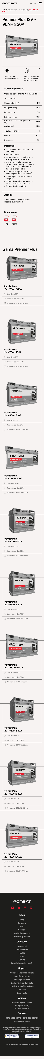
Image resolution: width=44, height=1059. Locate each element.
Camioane (22, 923)
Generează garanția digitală (22, 973)
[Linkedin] (31, 908)
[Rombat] (9, 3)
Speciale (21, 930)
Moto (22, 926)
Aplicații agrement (22, 933)
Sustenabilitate (21, 949)
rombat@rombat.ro (22, 1021)
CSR (22, 956)
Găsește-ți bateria (22, 936)
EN (31, 3)
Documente (22, 993)
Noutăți (22, 953)
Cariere (22, 960)
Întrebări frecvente (22, 976)
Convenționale (12, 10)
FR (35, 3)
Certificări (22, 989)
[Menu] (40, 3)
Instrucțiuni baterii (22, 979)
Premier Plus (23, 10)
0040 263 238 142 (13, 1018)
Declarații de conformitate (22, 983)
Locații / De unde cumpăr (22, 963)
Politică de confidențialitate (21, 986)
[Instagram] (25, 908)
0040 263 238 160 (30, 1018)
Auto (4, 10)
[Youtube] (12, 908)
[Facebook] (19, 908)
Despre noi (22, 946)
